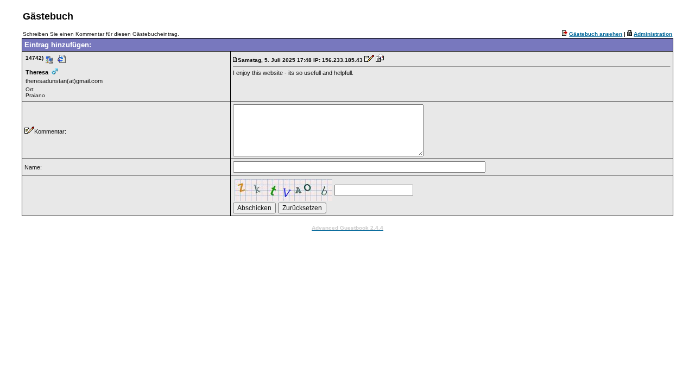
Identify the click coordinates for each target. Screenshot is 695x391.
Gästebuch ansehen (595, 34)
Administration (653, 34)
